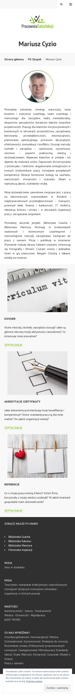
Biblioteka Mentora (20, 545)
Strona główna (14, 59)
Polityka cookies (34, 681)
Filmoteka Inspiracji (20, 550)
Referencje (11, 484)
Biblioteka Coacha (19, 536)
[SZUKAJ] (61, 4)
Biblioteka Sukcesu (19, 541)
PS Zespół (34, 59)
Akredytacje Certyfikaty (22, 401)
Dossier (9, 318)
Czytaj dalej (13, 345)
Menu (70, 4)
